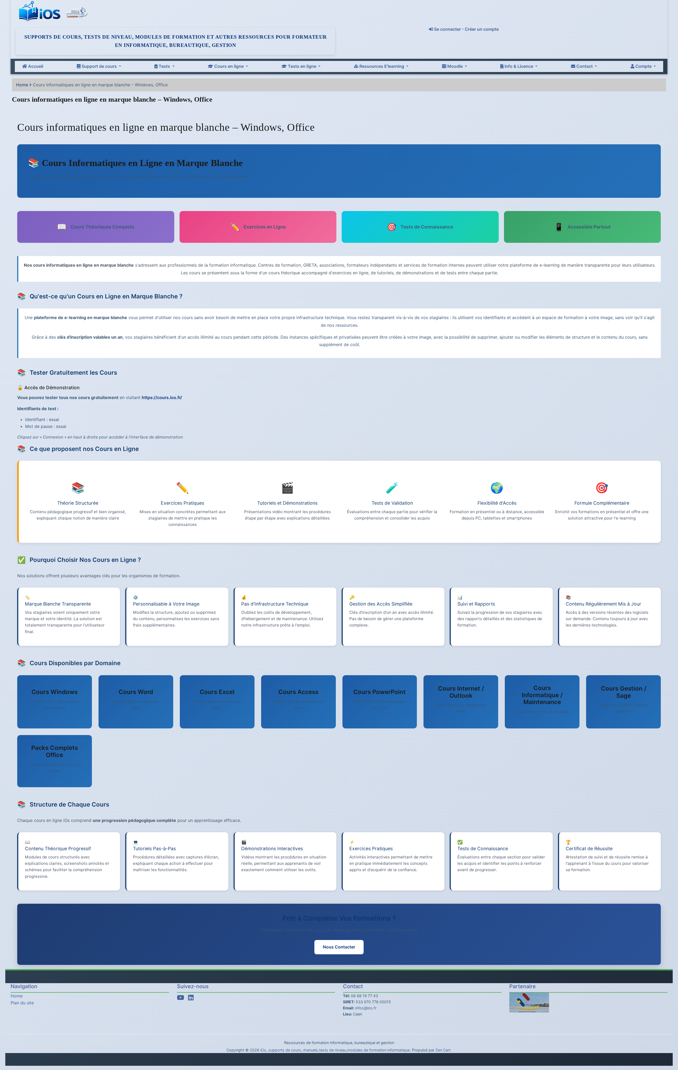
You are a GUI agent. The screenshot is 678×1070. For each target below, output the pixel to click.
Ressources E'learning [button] (381, 66)
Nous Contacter (339, 947)
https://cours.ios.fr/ (162, 397)
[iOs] (41, 11)
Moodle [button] (455, 66)
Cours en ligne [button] (229, 66)
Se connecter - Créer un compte (466, 29)
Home (22, 84)
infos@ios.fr (365, 1008)
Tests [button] (164, 66)
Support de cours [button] (99, 66)
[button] (668, 1044)
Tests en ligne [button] (302, 66)
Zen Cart (442, 1050)
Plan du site (22, 1002)
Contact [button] (584, 66)
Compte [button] (643, 66)
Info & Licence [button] (518, 66)
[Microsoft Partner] (77, 11)
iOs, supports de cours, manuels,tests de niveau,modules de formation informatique (335, 1050)
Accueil (35, 66)
